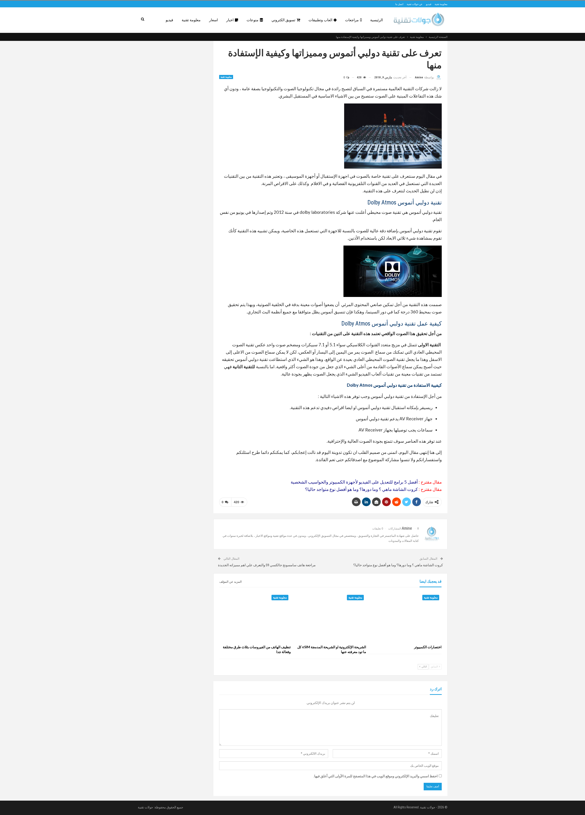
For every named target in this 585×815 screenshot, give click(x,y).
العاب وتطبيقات (320, 20)
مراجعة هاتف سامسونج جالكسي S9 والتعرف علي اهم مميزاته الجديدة (267, 565)
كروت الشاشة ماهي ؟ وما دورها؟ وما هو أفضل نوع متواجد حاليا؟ (361, 489)
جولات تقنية (145, 807)
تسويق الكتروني (283, 20)
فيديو (428, 4)
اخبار (230, 20)
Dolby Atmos (355, 323)
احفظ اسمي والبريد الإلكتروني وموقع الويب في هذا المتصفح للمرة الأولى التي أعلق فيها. (375, 776)
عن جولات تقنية (415, 4)
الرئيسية (376, 20)
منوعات (252, 20)
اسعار (213, 20)
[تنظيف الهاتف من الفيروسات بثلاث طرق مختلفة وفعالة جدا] (255, 617)
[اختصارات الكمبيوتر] (405, 617)
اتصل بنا (399, 4)
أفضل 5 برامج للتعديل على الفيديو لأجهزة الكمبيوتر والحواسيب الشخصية (354, 481)
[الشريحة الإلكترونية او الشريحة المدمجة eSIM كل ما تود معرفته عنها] (330, 617)
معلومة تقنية (441, 4)
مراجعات (352, 20)
